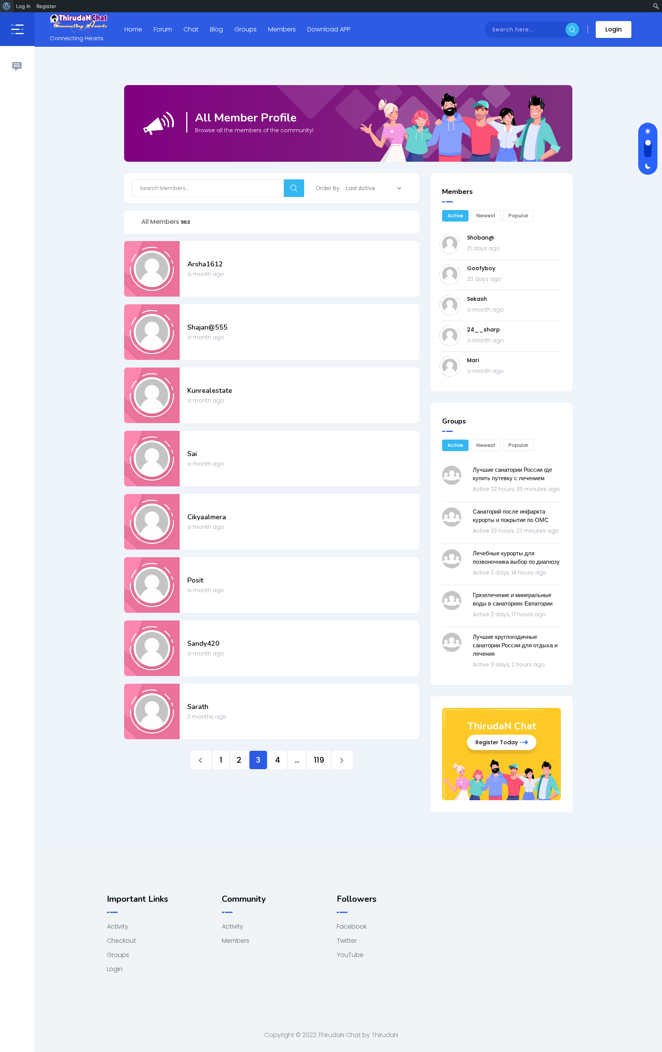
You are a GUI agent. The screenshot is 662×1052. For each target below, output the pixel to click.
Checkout (121, 940)
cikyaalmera (206, 517)
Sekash (477, 299)
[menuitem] (6, 6)
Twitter (347, 940)
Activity (117, 926)
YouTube (350, 954)
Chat (191, 29)
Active (455, 215)
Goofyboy (481, 268)
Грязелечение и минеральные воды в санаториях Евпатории (512, 599)
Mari (473, 360)
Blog (216, 29)
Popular (518, 215)
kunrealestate (209, 390)
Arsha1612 (205, 264)
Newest (485, 215)
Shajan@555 (207, 327)
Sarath (197, 706)
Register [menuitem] (46, 6)
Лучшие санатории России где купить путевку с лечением (512, 474)
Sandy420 (203, 643)
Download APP (329, 29)
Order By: (328, 188)
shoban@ (480, 237)
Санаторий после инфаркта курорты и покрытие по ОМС (511, 515)
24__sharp (483, 329)
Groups (245, 29)
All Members (165, 221)
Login (613, 29)
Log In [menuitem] (23, 6)
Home (133, 29)
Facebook (352, 926)
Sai (192, 454)
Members (282, 29)
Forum (163, 29)
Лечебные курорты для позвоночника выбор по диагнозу (516, 557)
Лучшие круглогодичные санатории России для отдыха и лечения (515, 645)
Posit (195, 580)
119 (319, 760)
